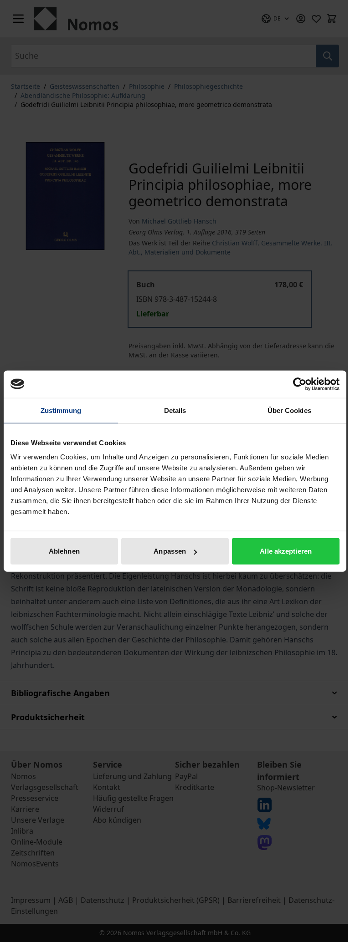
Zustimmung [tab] (61, 410)
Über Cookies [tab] (289, 410)
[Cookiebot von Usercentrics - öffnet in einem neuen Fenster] (300, 384)
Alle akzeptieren (286, 551)
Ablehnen (64, 551)
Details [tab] (175, 410)
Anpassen (170, 551)
